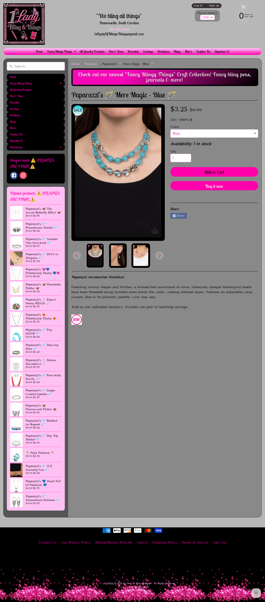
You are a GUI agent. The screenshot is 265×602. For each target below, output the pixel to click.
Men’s (188, 51)
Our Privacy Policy (76, 542)
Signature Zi (222, 51)
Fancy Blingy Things (62, 52)
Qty (173, 151)
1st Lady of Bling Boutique (137, 583)
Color (174, 127)
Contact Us (48, 542)
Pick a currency (207, 13)
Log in (198, 5)
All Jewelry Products (92, 51)
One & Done (116, 51)
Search (142, 542)
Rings (177, 51)
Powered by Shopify (139, 590)
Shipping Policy (164, 542)
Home (39, 51)
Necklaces (163, 51)
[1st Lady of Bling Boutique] (24, 24)
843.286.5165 (119, 29)
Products (91, 64)
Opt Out (219, 542)
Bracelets (133, 51)
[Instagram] (23, 175)
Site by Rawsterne (139, 586)
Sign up (214, 5)
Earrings (148, 51)
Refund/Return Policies (113, 542)
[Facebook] (14, 175)
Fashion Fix (203, 51)
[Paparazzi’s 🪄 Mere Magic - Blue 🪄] (95, 255)
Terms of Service (195, 542)
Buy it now (214, 186)
